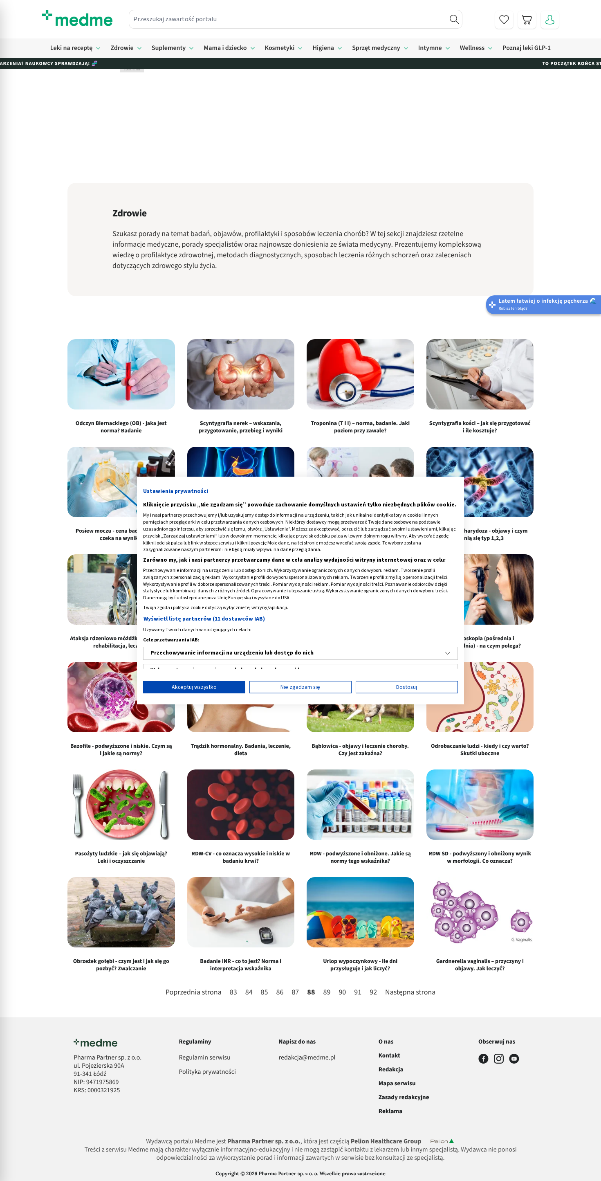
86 (280, 993)
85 (264, 993)
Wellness (472, 48)
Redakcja (391, 1069)
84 (249, 993)
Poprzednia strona (194, 993)
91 (357, 993)
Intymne (430, 48)
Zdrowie (121, 48)
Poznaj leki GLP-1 (526, 48)
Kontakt (389, 1056)
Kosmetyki (280, 48)
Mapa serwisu (397, 1083)
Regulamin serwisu (204, 1058)
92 (373, 993)
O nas (386, 1042)
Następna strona (410, 993)
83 (233, 993)
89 (326, 993)
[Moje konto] (550, 20)
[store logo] (77, 18)
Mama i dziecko (225, 48)
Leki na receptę (71, 48)
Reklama (390, 1111)
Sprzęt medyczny (376, 48)
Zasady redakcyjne (404, 1097)
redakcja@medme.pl (307, 1058)
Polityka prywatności (207, 1072)
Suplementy (169, 48)
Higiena (323, 48)
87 (295, 993)
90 (342, 993)
